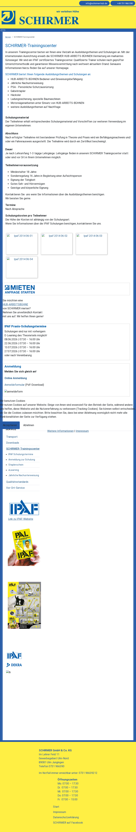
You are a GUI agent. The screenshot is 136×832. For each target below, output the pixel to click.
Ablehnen (28, 425)
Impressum (82, 431)
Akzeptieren (10, 425)
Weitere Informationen (60, 431)
